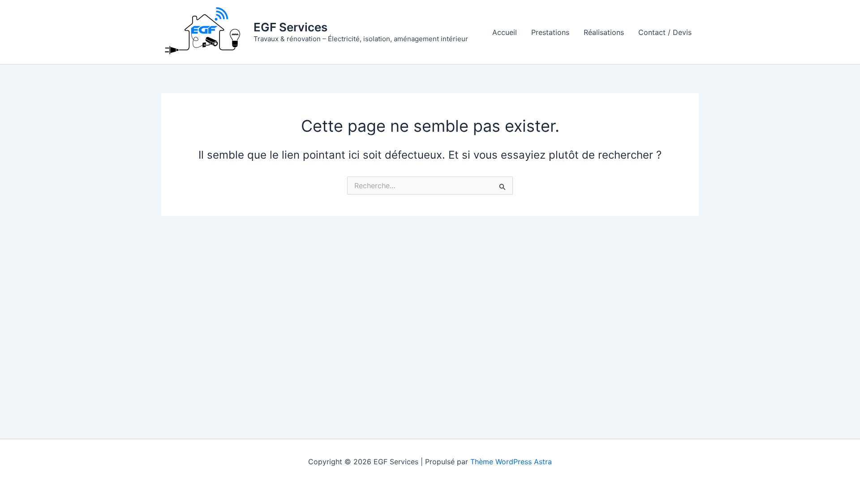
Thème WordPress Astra (511, 461)
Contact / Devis (665, 32)
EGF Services (290, 27)
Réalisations (604, 32)
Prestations (550, 32)
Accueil (504, 32)
